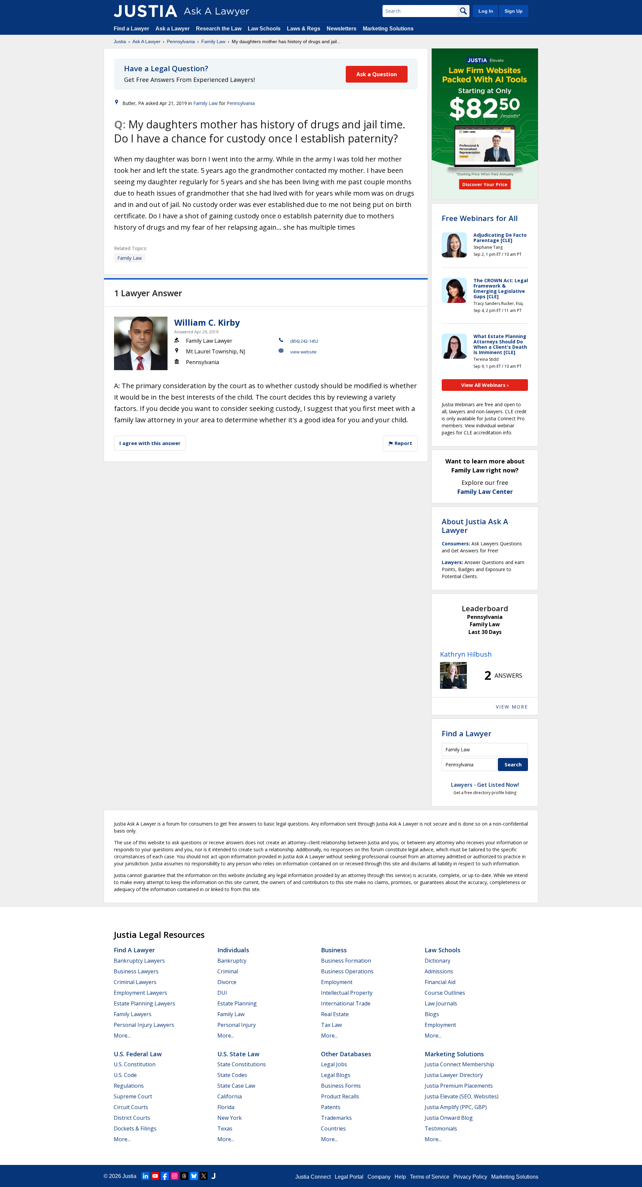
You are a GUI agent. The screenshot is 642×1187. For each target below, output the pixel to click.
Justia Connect (313, 1177)
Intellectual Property (346, 992)
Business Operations (347, 971)
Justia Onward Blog (449, 1117)
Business (334, 950)
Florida (225, 1107)
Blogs (432, 1014)
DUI (222, 992)
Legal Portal (349, 1177)
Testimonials (441, 1128)
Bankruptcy (231, 960)
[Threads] (184, 1176)
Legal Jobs (334, 1064)
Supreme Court (133, 1096)
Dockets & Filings (135, 1128)
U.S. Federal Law (138, 1054)
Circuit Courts (131, 1107)
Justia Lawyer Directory (454, 1075)
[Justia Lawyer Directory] (213, 1176)
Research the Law (218, 28)
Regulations (129, 1085)
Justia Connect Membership (459, 1064)
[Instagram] (175, 1176)
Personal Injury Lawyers (144, 1025)
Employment (336, 982)
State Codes (232, 1075)
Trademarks (336, 1117)
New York (229, 1117)
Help (400, 1177)
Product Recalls (340, 1096)
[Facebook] (165, 1176)
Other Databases (346, 1054)
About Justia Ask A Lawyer (475, 525)
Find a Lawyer (131, 28)
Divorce (226, 982)
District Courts (132, 1117)
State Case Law (236, 1085)
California (229, 1096)
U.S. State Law (238, 1054)
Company (379, 1177)
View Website (303, 352)
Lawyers (452, 562)
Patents (330, 1107)
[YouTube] (155, 1176)
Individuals (233, 950)
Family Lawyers (132, 1014)
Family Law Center (485, 492)
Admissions (439, 971)
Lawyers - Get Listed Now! (485, 784)
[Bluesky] (194, 1176)
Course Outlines (445, 992)
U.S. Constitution (134, 1064)
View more (512, 707)
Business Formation (346, 960)
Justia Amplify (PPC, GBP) (456, 1107)
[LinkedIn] (145, 1176)
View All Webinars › (485, 385)
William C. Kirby (207, 322)
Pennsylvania (181, 41)
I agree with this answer (150, 443)
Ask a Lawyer (173, 28)
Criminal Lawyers (135, 982)
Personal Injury (236, 1025)
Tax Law (331, 1025)
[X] (204, 1176)
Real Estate (335, 1014)
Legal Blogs (335, 1075)
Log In (485, 11)
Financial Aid (440, 982)
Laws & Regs (303, 28)
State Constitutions (241, 1064)
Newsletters (341, 28)
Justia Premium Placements (459, 1085)
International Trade (345, 1003)
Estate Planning (237, 1003)
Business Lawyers (136, 971)
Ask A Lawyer (146, 41)
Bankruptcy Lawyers (139, 960)
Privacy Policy (470, 1177)
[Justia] (145, 11)
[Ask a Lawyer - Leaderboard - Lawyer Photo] (453, 675)
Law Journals (441, 1003)
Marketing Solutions (388, 28)
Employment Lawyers (140, 992)
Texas (224, 1128)
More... (122, 1035)
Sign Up (514, 11)
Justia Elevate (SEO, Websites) (462, 1096)
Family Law (213, 41)
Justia (120, 41)
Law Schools (264, 28)
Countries (333, 1128)
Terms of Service (429, 1177)
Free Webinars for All (480, 218)
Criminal (227, 971)
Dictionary (437, 960)
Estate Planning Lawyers (144, 1003)
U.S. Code (125, 1075)
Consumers (455, 543)
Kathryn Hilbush (466, 654)
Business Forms (341, 1085)
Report (402, 443)
